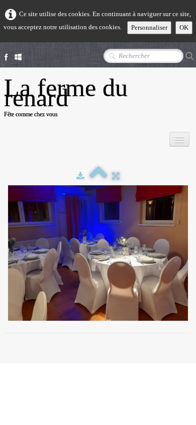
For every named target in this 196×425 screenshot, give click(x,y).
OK (183, 27)
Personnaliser (149, 27)
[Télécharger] (80, 176)
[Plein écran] (116, 176)
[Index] (98, 176)
